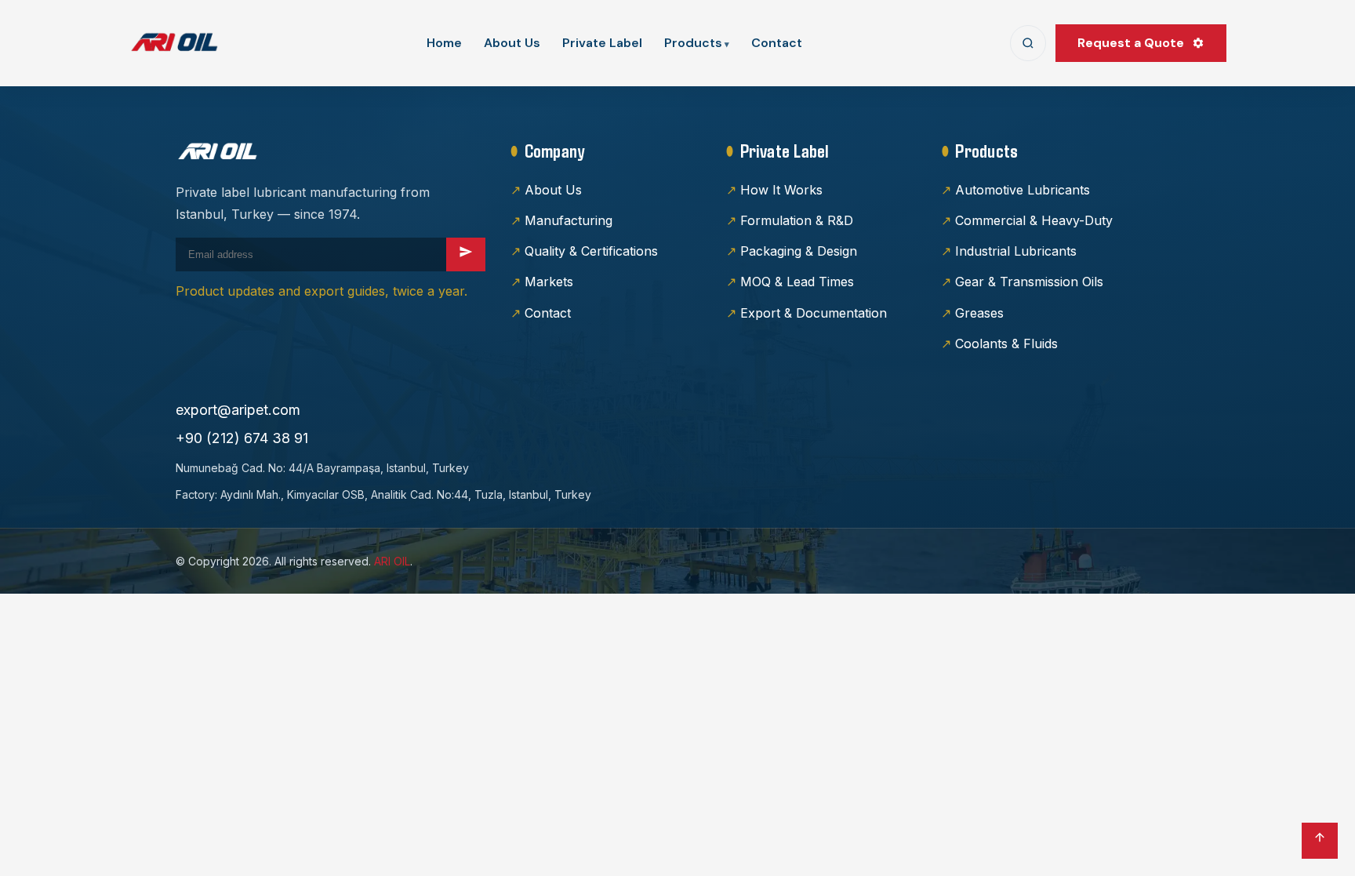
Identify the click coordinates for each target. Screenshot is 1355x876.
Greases (979, 313)
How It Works (781, 190)
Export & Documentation (813, 313)
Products (693, 43)
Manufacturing (568, 220)
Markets (549, 281)
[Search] (1028, 43)
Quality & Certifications (591, 251)
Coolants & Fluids (1006, 343)
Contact (776, 43)
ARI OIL (392, 561)
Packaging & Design (798, 251)
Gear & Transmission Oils (1029, 281)
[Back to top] (1320, 841)
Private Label (602, 43)
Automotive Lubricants (1022, 190)
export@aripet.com (238, 410)
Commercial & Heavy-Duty (1034, 220)
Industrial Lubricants (1016, 251)
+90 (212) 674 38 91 (242, 438)
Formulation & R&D (796, 220)
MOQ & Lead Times (797, 281)
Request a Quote (1130, 43)
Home (444, 43)
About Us (512, 43)
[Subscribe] (465, 254)
